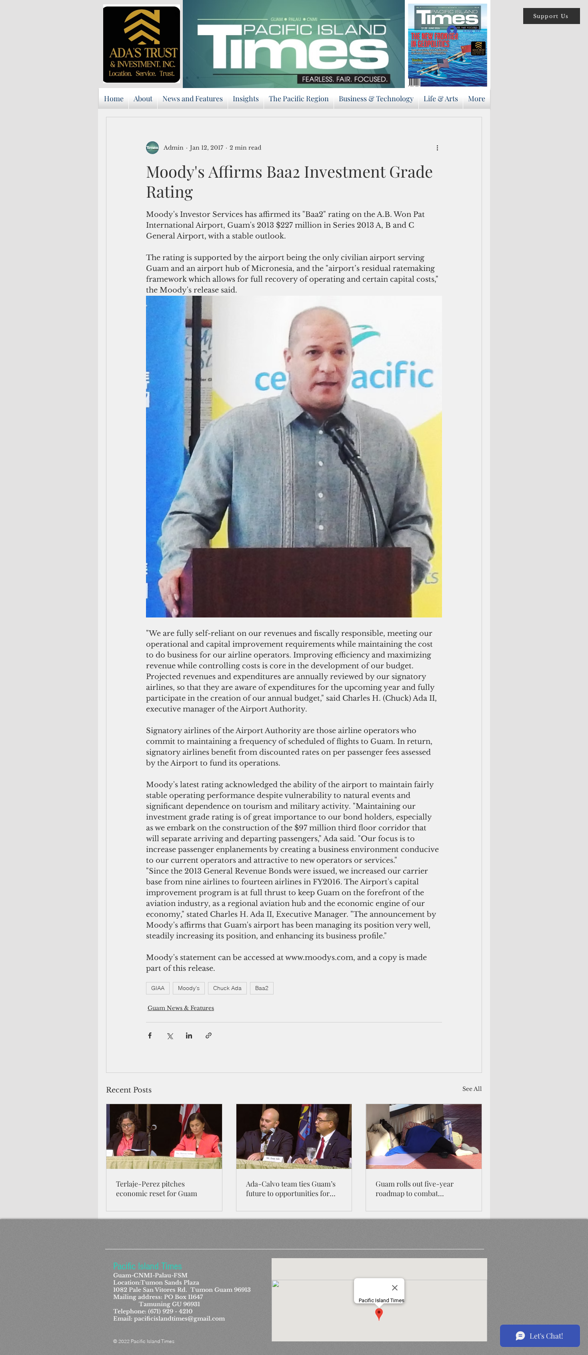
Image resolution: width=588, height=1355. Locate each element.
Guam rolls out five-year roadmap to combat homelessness (415, 1188)
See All (472, 1088)
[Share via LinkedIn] (189, 1035)
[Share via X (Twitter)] (169, 1035)
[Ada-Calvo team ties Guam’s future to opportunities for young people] (294, 1136)
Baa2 (261, 988)
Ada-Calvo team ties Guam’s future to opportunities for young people (291, 1188)
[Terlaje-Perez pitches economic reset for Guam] (164, 1136)
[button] (551, 16)
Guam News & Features (181, 1008)
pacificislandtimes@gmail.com (179, 1318)
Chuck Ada (227, 988)
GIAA (157, 988)
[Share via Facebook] (150, 1035)
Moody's (189, 988)
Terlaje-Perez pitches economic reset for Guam (156, 1188)
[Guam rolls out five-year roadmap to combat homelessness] (424, 1136)
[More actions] (437, 147)
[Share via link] (208, 1035)
